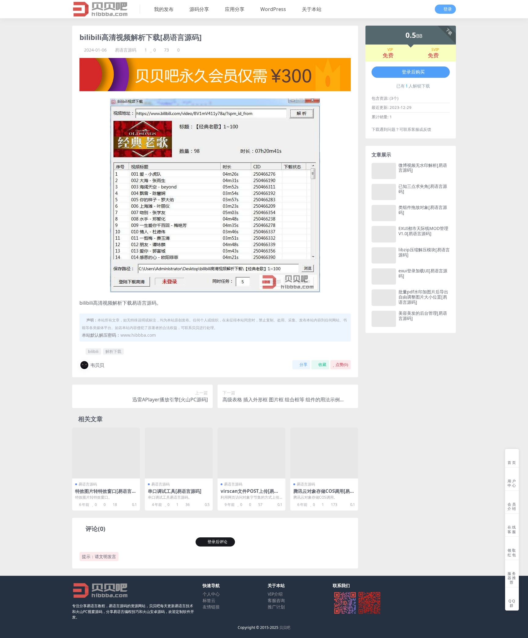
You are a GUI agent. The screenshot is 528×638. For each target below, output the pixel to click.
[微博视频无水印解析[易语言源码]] (384, 171)
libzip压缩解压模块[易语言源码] (424, 252)
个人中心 (211, 594)
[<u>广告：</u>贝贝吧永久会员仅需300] (215, 74)
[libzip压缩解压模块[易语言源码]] (384, 255)
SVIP (435, 50)
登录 (447, 9)
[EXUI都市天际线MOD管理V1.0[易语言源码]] (384, 234)
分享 (303, 364)
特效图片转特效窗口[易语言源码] (105, 494)
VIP (390, 50)
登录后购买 (413, 72)
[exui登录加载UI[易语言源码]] (384, 276)
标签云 (209, 600)
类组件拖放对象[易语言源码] (422, 209)
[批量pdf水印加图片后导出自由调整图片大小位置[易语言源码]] (384, 297)
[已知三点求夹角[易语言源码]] (384, 192)
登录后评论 (217, 541)
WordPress (273, 9)
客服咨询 (276, 600)
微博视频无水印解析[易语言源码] (422, 167)
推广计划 (276, 607)
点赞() (342, 364)
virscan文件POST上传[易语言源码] (250, 494)
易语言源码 (125, 50)
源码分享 (199, 9)
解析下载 (113, 351)
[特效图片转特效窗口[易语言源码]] (106, 453)
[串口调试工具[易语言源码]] (179, 453)
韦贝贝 (97, 365)
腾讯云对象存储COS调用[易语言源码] (323, 494)
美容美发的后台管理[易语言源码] (422, 315)
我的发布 (164, 9)
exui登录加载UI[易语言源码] (422, 273)
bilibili (93, 351)
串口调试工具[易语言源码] (174, 491)
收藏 (322, 364)
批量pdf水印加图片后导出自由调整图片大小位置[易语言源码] (423, 297)
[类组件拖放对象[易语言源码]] (384, 213)
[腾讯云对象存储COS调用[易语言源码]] (324, 453)
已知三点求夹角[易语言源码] (422, 188)
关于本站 (311, 9)
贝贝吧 (284, 627)
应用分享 (234, 9)
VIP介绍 (275, 594)
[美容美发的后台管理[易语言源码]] (384, 319)
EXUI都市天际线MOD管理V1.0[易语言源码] (423, 230)
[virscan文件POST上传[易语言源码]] (251, 453)
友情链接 (211, 607)
